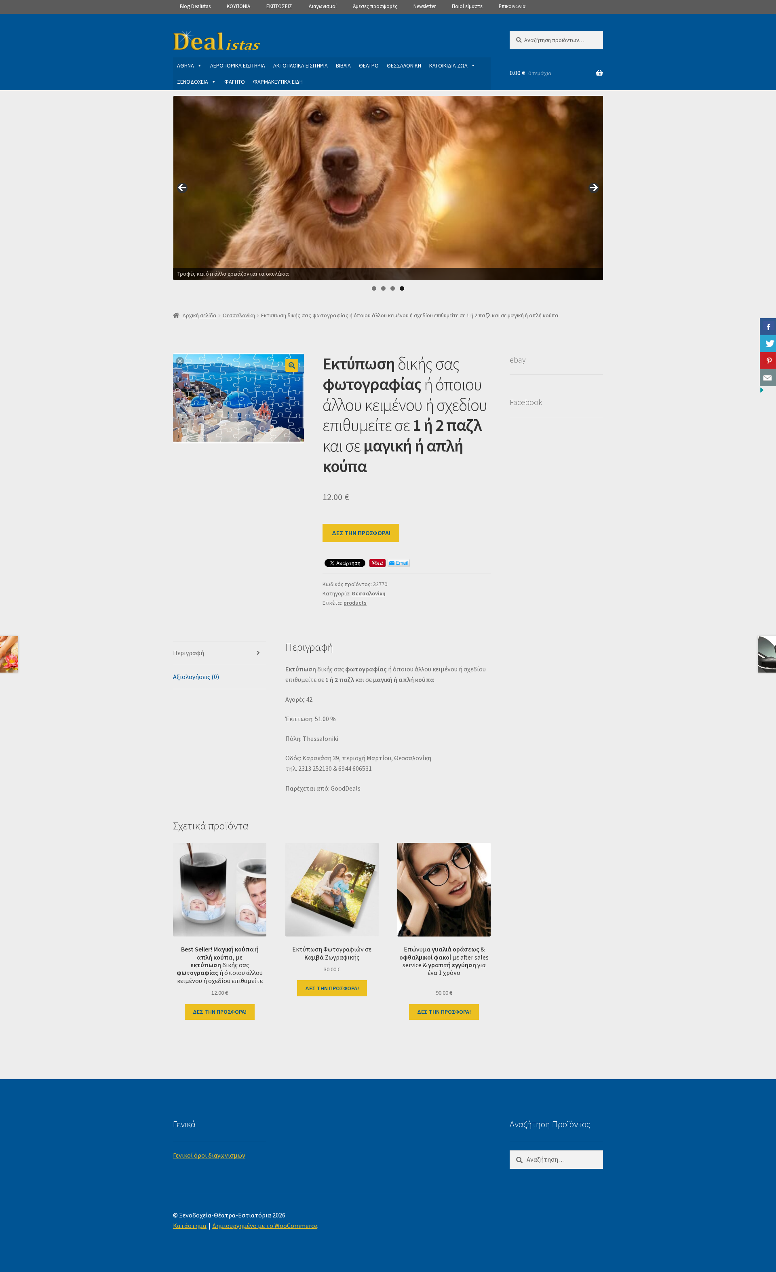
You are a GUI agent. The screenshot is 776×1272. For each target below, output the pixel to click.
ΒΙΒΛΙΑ (343, 65)
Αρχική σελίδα (200, 315)
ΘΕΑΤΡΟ (369, 65)
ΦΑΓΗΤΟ (234, 81)
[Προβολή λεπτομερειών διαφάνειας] (388, 188)
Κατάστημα (190, 1225)
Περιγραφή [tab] (188, 653)
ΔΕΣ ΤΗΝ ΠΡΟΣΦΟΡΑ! (361, 533)
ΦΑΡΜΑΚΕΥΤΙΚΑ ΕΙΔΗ (278, 81)
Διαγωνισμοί (322, 6)
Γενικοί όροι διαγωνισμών (209, 1155)
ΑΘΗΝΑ (185, 65)
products (355, 602)
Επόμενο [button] (593, 188)
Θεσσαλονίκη (239, 315)
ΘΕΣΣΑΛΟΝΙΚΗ (404, 65)
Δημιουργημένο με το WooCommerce (264, 1225)
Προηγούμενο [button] (182, 188)
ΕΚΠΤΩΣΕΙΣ (279, 6)
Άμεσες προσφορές (375, 6)
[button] (291, 365)
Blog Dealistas (195, 6)
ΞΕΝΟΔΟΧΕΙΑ (192, 81)
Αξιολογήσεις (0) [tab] (196, 677)
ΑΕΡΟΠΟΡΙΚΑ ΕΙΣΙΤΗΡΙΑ (237, 65)
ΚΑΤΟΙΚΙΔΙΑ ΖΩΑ (448, 65)
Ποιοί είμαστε (467, 6)
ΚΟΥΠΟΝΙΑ (238, 6)
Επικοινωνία (512, 6)
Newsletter (424, 6)
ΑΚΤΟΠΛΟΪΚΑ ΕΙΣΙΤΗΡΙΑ (300, 65)
